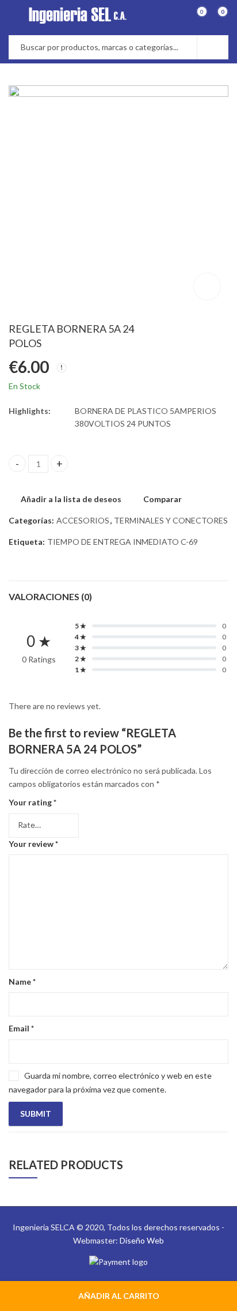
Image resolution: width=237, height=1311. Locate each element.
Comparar (162, 499)
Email (21, 1028)
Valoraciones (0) (50, 596)
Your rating (32, 802)
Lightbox (207, 286)
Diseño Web (142, 1240)
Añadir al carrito (118, 1296)
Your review (33, 844)
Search (212, 47)
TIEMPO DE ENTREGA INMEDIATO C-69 (122, 542)
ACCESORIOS (82, 520)
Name (22, 981)
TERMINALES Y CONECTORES (171, 520)
